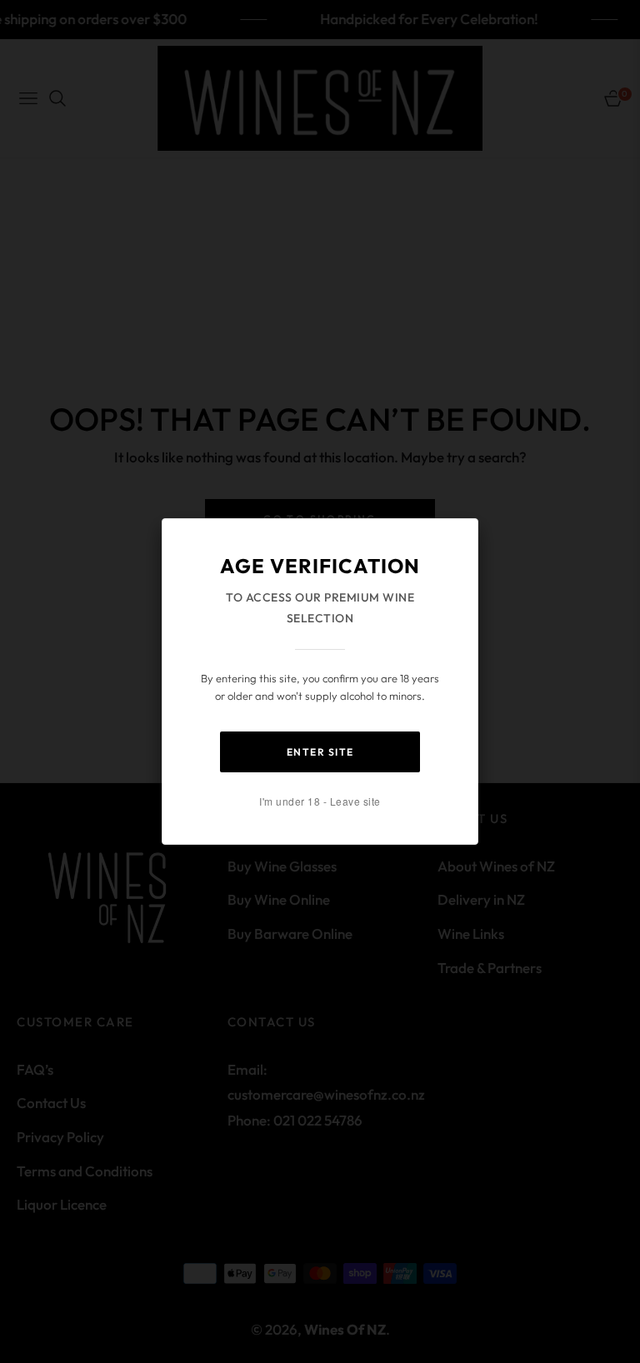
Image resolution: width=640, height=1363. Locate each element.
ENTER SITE (320, 752)
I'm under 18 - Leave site (320, 801)
